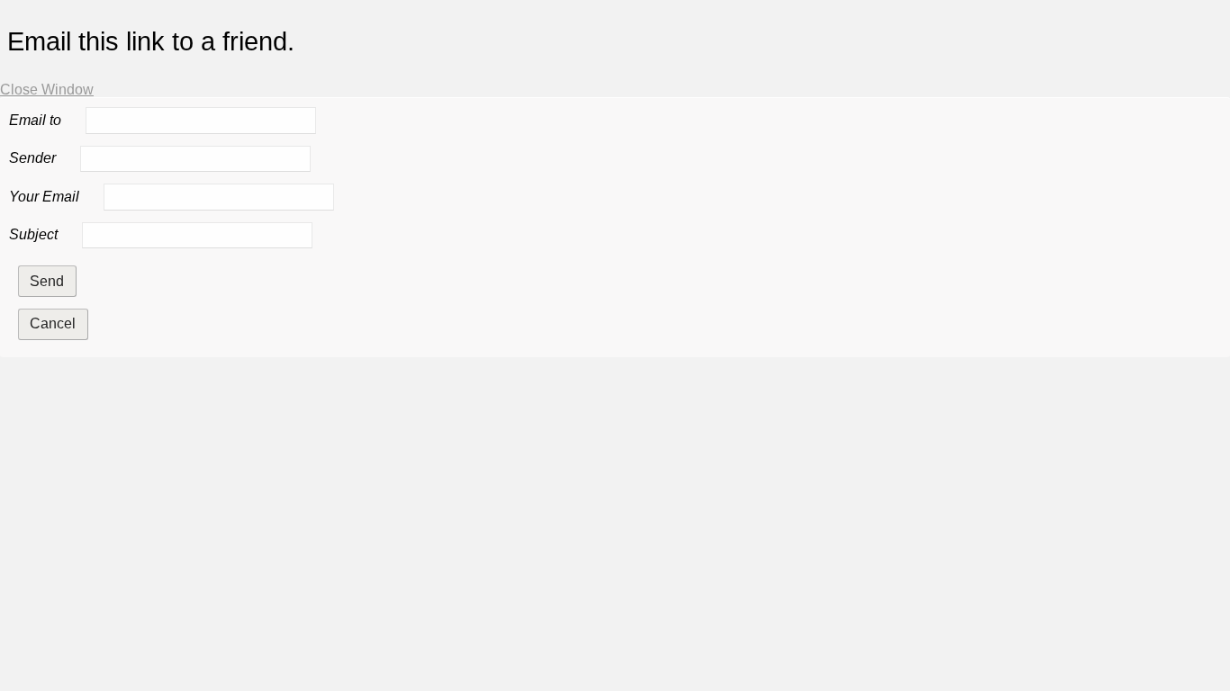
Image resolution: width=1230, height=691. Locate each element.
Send (47, 281)
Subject (33, 234)
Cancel (53, 323)
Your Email (44, 196)
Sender (32, 158)
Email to (35, 120)
